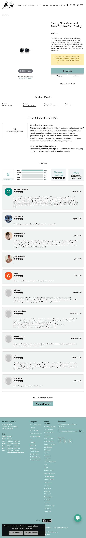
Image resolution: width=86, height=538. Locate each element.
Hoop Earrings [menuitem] (49, 506)
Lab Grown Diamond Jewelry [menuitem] (48, 450)
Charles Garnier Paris (29, 106)
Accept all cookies (31, 533)
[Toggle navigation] (82, 5)
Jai (31, 439)
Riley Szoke (18, 216)
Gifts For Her (45, 151)
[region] (25, 50)
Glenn (16, 273)
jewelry (6, 15)
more (58, 50)
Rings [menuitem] (46, 467)
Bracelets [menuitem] (47, 488)
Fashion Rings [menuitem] (49, 476)
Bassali (32, 427)
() (45, 170)
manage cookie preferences (22, 528)
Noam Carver (35, 451)
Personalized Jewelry (62, 151)
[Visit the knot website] (37, 520)
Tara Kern (18, 378)
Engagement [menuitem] (48, 470)
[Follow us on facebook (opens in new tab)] (60, 441)
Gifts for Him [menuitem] (48, 441)
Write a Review (43, 403)
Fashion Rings (35, 148)
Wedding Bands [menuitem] (49, 473)
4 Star (19, 172)
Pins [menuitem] (45, 464)
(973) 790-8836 (25, 78)
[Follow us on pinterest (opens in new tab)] (70, 441)
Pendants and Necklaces (66, 148)
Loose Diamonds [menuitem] (50, 462)
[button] (67, 5)
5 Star (19, 170)
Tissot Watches (35, 460)
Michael (17, 290)
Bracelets (44, 148)
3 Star (19, 175)
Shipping (59, 76)
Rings (37, 151)
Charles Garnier (36, 433)
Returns (75, 76)
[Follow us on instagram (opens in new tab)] (65, 441)
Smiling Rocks (35, 457)
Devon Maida (19, 233)
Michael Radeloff (21, 189)
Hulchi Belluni (35, 436)
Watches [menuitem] (47, 491)
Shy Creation (34, 454)
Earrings (52, 148)
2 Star (19, 177)
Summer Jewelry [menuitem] (50, 444)
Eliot (15, 355)
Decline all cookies (16, 533)
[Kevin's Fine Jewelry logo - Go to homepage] (8, 5)
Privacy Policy (33, 526)
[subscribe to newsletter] (81, 431)
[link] (22, 5)
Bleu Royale (34, 430)
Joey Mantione (19, 256)
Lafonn (32, 442)
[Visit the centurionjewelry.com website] (46, 520)
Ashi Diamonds (35, 425)
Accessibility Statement (61, 528)
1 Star (19, 179)
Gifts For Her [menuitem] (48, 438)
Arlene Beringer (20, 311)
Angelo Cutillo (19, 336)
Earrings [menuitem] (47, 485)
